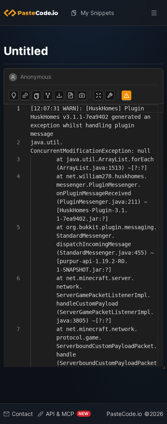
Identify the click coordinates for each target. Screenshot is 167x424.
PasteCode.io (124, 413)
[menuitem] (34, 13)
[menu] (84, 13)
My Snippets (97, 12)
